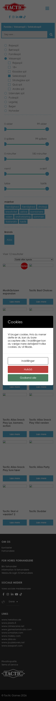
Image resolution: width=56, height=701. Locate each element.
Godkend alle (28, 377)
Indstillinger (28, 360)
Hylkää (28, 369)
